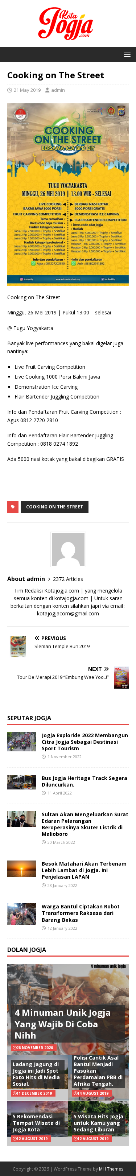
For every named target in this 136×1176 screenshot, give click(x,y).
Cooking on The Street (54, 507)
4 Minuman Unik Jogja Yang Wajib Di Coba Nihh (63, 1023)
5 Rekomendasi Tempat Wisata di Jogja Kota (36, 1123)
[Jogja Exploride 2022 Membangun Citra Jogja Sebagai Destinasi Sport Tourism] (21, 746)
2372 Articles (68, 578)
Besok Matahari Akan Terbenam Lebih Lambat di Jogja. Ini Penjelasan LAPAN (84, 870)
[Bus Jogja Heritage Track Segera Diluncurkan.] (21, 784)
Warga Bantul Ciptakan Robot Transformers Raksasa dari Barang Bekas (81, 913)
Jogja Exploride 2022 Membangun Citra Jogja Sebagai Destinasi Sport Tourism (85, 742)
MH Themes (111, 1169)
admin (58, 90)
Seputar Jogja (29, 718)
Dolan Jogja (26, 950)
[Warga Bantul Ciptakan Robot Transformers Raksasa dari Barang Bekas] (21, 920)
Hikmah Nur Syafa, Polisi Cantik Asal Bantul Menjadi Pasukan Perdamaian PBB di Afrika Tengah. (98, 1068)
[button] (126, 54)
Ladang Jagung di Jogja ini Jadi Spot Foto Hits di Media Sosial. (36, 1074)
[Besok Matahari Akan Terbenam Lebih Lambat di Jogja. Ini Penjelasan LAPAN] (21, 872)
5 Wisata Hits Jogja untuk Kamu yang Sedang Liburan (98, 1123)
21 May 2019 (27, 90)
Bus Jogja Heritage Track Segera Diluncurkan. (84, 781)
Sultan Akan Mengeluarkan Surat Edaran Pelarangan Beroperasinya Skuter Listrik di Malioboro (85, 824)
